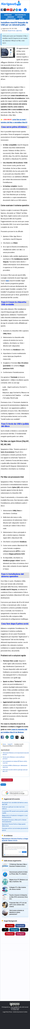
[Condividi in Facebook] (2, 738)
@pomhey (19, 30)
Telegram (14, 930)
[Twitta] (17, 738)
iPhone (20, 17)
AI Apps (21, 19)
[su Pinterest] (11, 11)
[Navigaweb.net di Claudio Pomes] (11, 6)
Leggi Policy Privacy (7, 1012)
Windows (8, 15)
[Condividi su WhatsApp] (7, 738)
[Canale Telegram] (16, 11)
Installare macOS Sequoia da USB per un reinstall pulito (14, 23)
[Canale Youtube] (8, 10)
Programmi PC (20, 15)
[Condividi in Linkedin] (12, 738)
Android (10, 17)
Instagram (20, 934)
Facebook (20, 926)
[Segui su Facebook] (1, 10)
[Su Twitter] (5, 10)
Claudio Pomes (12, 30)
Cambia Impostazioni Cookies (20, 1012)
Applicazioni (11, 19)
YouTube (10, 926)
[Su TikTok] (14, 10)
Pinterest (9, 934)
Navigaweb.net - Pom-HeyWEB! (10, 1007)
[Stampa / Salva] (22, 737)
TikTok (24, 930)
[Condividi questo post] (27, 29)
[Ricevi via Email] (19, 11)
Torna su (3, 784)
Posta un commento (7, 780)
